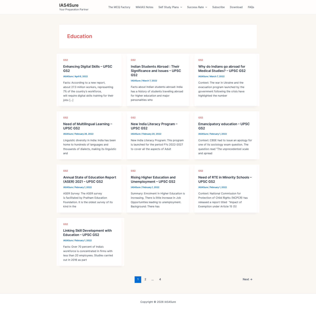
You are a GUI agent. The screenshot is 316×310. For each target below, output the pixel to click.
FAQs (251, 7)
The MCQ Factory (119, 7)
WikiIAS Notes (144, 7)
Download (236, 7)
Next (247, 279)
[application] (180, 7)
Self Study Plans (168, 7)
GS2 (65, 59)
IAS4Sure (69, 5)
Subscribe (218, 7)
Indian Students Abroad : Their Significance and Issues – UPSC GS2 (156, 71)
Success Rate (195, 7)
